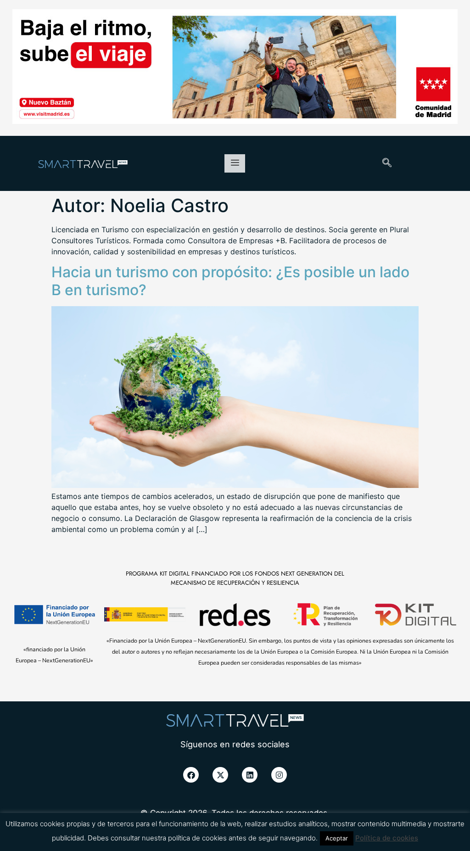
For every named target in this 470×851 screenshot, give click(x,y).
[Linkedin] (249, 775)
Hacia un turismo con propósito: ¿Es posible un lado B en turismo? (230, 280)
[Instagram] (279, 775)
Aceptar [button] (336, 838)
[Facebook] (191, 775)
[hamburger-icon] (234, 163)
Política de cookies (386, 838)
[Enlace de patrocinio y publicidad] (235, 68)
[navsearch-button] (387, 163)
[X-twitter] (220, 775)
